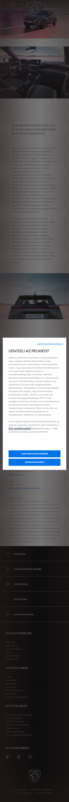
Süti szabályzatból (20, 428)
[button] (50, 344)
